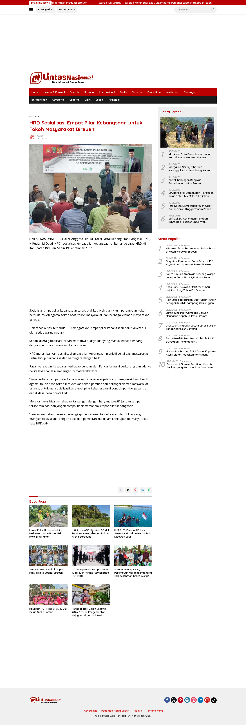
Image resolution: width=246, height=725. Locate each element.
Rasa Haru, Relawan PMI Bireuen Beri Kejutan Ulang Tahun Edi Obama (188, 288)
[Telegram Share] (142, 490)
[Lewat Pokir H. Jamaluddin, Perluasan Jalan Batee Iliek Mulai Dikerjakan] (48, 516)
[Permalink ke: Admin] (32, 137)
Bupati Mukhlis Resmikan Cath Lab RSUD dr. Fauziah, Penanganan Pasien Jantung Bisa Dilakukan (190, 340)
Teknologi (114, 99)
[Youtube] (207, 700)
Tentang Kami (154, 710)
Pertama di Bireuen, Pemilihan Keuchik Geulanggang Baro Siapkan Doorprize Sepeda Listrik (190, 366)
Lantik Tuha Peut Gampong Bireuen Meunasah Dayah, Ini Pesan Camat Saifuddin (187, 314)
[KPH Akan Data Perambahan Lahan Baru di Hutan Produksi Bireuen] (187, 132)
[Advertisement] (123, 42)
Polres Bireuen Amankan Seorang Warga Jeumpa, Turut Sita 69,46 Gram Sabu (190, 276)
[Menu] (31, 9)
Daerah (74, 92)
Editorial (74, 99)
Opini (87, 99)
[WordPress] (187, 700)
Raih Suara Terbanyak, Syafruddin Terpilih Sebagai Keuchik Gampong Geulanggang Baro (191, 301)
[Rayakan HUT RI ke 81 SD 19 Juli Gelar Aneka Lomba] (48, 594)
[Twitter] (174, 700)
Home (35, 92)
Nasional (89, 92)
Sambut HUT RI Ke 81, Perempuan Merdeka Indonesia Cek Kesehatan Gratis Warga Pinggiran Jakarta (133, 573)
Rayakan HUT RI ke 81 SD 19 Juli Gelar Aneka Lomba (48, 610)
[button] (213, 9)
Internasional (107, 92)
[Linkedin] (200, 700)
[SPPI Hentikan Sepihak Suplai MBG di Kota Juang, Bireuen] (48, 555)
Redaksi (137, 710)
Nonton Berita (67, 9)
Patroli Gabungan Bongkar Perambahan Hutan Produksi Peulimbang (186, 181)
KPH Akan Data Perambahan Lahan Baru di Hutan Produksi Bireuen (190, 156)
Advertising (90, 710)
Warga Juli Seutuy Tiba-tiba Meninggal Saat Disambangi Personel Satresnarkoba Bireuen (132, 2)
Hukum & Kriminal (54, 92)
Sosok (99, 99)
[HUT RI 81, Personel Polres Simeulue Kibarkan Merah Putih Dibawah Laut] (133, 516)
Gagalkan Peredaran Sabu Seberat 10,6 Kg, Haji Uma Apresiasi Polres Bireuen (189, 263)
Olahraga (189, 92)
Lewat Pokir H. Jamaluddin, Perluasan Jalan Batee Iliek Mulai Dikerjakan (45, 533)
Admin (40, 135)
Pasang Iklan (45, 9)
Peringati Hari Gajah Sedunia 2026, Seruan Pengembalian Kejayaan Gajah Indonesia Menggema (89, 612)
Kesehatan (172, 92)
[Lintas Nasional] (61, 78)
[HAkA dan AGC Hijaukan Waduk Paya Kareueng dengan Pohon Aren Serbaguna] (91, 516)
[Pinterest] (180, 700)
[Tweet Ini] (128, 490)
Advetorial (58, 99)
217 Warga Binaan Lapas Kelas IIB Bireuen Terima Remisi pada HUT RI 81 (90, 573)
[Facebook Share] (121, 490)
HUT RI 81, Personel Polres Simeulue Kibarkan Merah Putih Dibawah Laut (132, 533)
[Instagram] (194, 700)
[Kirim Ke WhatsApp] (149, 490)
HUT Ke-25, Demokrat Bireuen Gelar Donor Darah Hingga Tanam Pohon (190, 207)
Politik (123, 92)
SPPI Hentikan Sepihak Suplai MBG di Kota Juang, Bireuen (46, 571)
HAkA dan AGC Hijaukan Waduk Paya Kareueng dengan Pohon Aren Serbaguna (91, 533)
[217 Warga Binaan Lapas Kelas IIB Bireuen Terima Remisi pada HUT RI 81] (91, 555)
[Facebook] (167, 700)
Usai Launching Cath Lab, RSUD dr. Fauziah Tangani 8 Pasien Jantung (191, 327)
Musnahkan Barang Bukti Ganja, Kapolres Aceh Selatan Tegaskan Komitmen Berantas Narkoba (191, 353)
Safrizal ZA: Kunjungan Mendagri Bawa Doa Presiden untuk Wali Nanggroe (188, 220)
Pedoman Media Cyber (115, 710)
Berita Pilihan (39, 99)
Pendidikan (154, 92)
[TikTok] (214, 700)
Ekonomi (137, 92)
